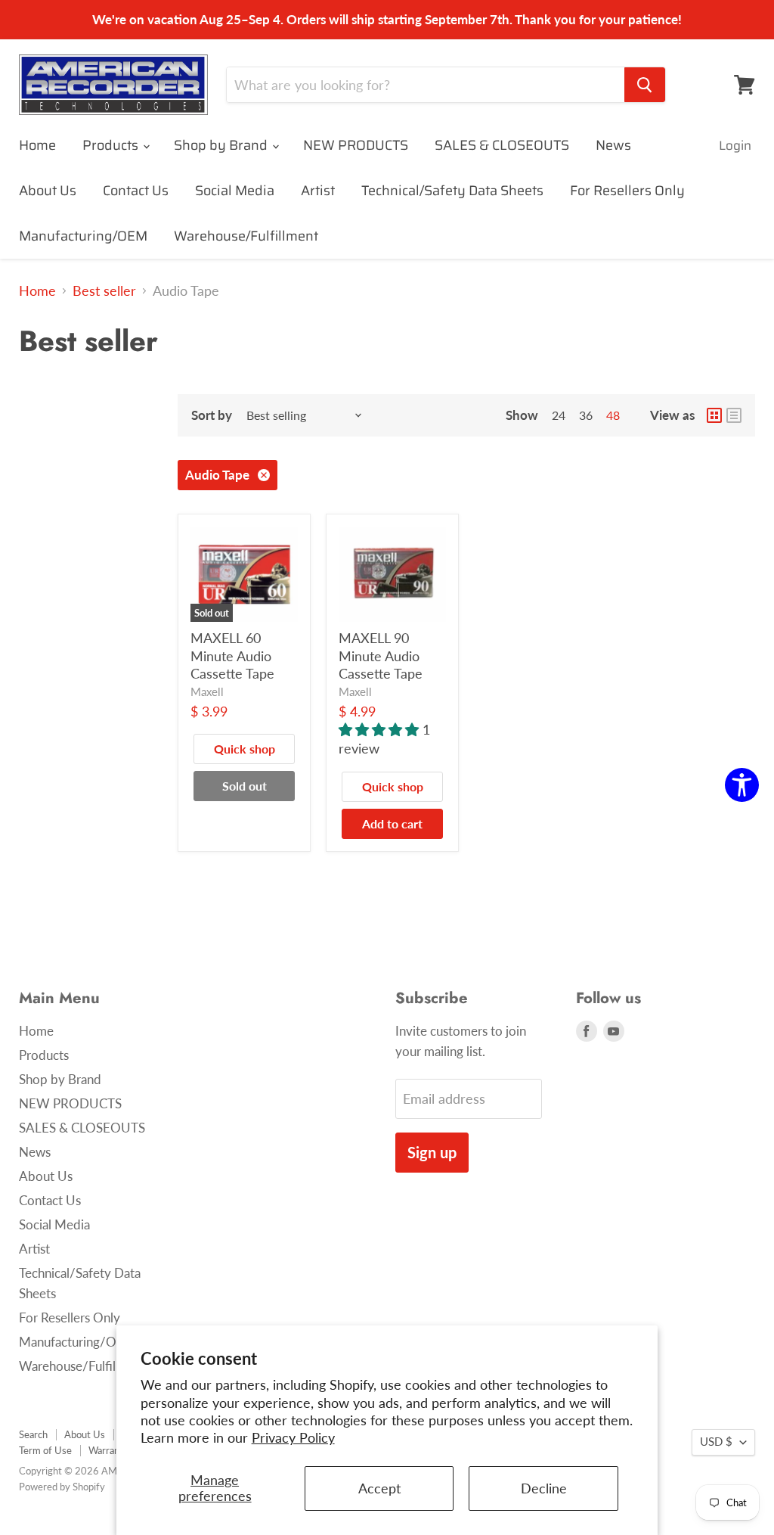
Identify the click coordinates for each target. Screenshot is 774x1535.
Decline (544, 1488)
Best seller (104, 291)
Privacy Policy (293, 1437)
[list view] (733, 415)
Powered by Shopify (62, 1487)
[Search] (644, 84)
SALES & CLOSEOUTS (502, 145)
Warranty (108, 1450)
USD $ (716, 1441)
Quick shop (244, 748)
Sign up (432, 1152)
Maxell (207, 691)
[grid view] (714, 415)
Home (37, 145)
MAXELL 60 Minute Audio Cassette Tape (232, 655)
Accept (379, 1488)
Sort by (211, 415)
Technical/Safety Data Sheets (452, 190)
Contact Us (136, 190)
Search (33, 1434)
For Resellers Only (627, 190)
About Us (47, 190)
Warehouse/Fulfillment (246, 236)
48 (613, 415)
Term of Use (45, 1450)
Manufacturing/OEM (83, 236)
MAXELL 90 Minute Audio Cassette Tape (381, 655)
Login (735, 145)
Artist (318, 190)
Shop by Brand (222, 145)
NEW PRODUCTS (355, 145)
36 (586, 415)
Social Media (234, 190)
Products (111, 145)
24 (558, 415)
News (613, 145)
